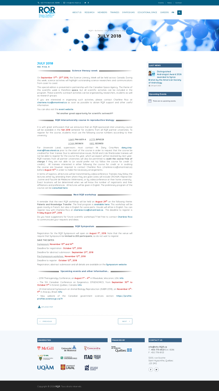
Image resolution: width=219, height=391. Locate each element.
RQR (58, 386)
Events (161, 3)
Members (102, 12)
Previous (47, 321)
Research (90, 12)
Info (122, 278)
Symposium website (116, 264)
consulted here (60, 188)
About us (76, 12)
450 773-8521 (46, 3)
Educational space (147, 12)
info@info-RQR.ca (73, 3)
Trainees (114, 12)
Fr (173, 12)
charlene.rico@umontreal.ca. (89, 210)
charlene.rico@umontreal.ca (52, 102)
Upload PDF (47, 307)
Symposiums (128, 12)
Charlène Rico (125, 217)
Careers (164, 12)
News (169, 3)
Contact (178, 3)
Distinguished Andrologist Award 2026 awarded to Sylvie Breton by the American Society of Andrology (165, 77)
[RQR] (47, 12)
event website (66, 109)
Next (124, 321)
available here (102, 204)
